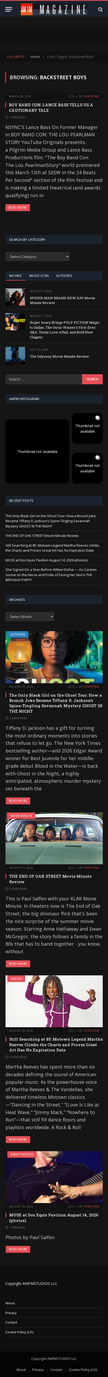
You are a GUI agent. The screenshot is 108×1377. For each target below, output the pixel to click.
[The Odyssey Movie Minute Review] (15, 355)
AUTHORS (64, 275)
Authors (17, 634)
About (10, 1303)
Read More (18, 207)
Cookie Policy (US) (19, 1332)
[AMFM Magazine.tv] (54, 9)
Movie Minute (21, 816)
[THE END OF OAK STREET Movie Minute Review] (54, 838)
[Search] (100, 9)
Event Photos (21, 1154)
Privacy (11, 1312)
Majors (16, 978)
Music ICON (39, 275)
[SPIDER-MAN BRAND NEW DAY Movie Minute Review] (15, 297)
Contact (11, 1322)
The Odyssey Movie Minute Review (59, 356)
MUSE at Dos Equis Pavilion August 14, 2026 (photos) (47, 560)
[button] (37, 451)
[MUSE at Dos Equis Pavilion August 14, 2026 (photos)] (54, 1177)
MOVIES (15, 275)
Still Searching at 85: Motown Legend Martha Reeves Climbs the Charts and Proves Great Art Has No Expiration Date (53, 548)
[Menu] (8, 9)
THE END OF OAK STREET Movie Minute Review (42, 535)
